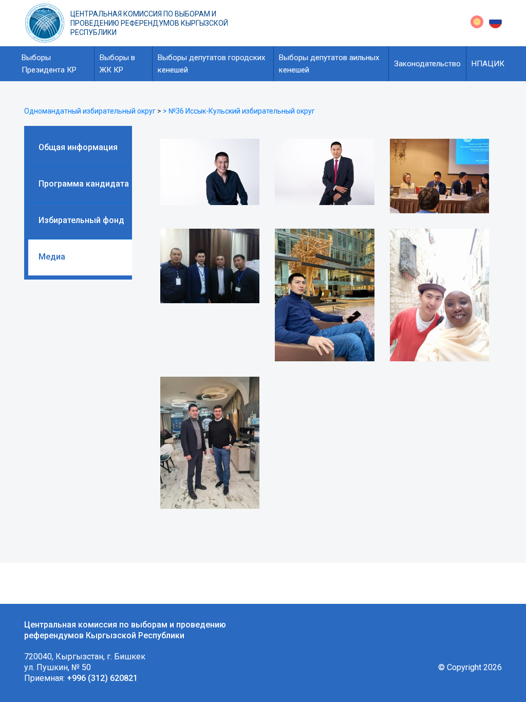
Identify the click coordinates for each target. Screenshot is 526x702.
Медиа (52, 257)
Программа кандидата (84, 184)
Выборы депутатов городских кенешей (211, 64)
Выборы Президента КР (49, 64)
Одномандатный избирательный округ (90, 111)
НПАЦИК (488, 63)
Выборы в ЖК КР (117, 64)
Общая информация (78, 147)
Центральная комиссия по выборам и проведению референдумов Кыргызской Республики (149, 23)
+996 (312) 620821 (102, 678)
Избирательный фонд (81, 220)
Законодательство (427, 63)
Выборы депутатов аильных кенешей (329, 64)
